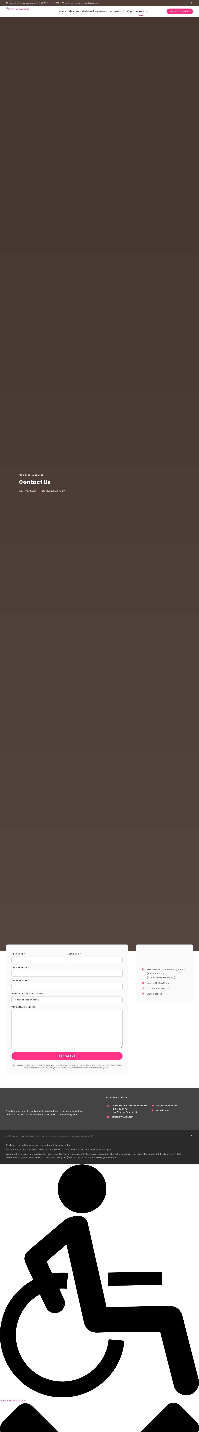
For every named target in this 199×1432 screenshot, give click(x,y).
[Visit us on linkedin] (191, 2)
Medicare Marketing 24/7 (83, 1136)
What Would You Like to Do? (27, 994)
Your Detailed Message (24, 1007)
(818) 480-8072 (45, 3)
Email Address (19, 967)
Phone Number (19, 980)
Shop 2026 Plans (180, 11)
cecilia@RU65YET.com (90, 3)
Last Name (73, 954)
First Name (17, 954)
